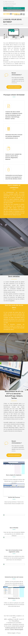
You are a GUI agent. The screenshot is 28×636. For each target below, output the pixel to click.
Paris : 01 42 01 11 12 (9, 1)
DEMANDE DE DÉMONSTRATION (14, 10)
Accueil (5, 24)
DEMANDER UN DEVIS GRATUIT (14, 8)
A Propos (18, 633)
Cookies (12, 629)
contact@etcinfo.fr (9, 6)
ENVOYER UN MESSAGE (14, 87)
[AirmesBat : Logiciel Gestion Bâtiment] (13, 14)
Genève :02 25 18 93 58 (10, 3)
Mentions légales (19, 629)
